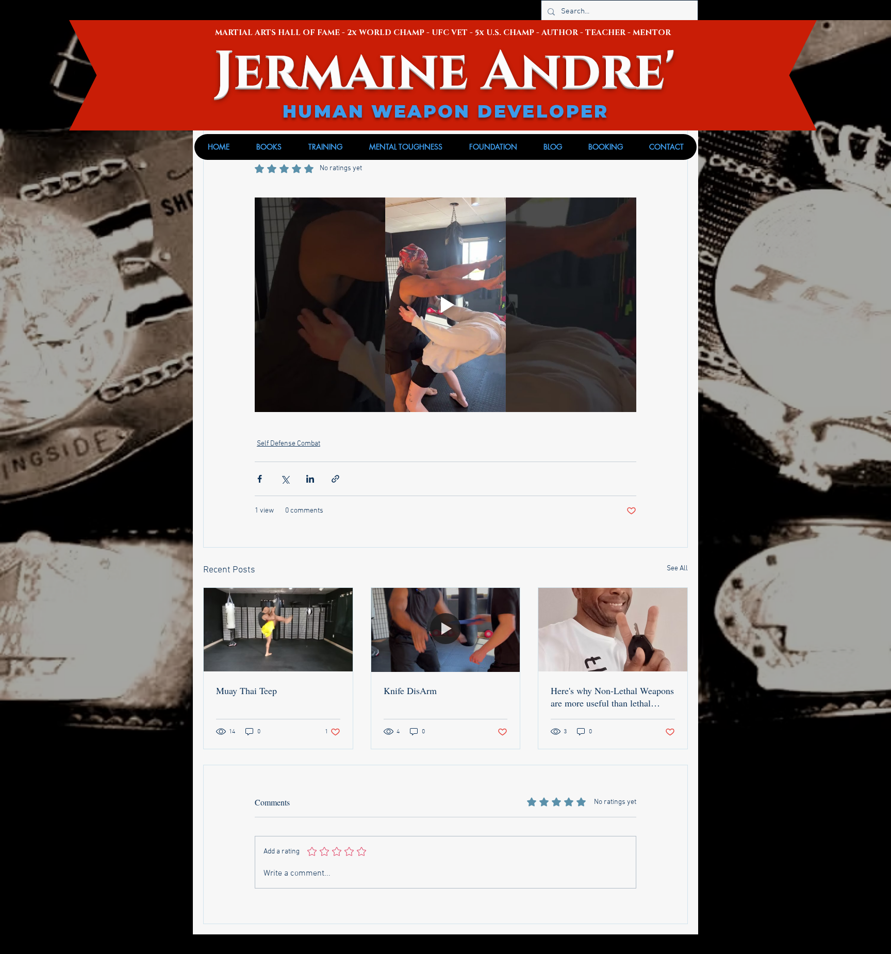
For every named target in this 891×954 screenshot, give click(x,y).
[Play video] (445, 305)
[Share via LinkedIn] (310, 479)
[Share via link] (335, 479)
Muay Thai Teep (246, 690)
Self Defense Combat (288, 443)
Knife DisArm (410, 690)
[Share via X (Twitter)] (285, 479)
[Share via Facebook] (260, 479)
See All (677, 568)
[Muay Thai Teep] (278, 629)
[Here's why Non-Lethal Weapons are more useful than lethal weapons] (612, 629)
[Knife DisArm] (445, 629)
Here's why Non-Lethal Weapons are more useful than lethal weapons (612, 696)
